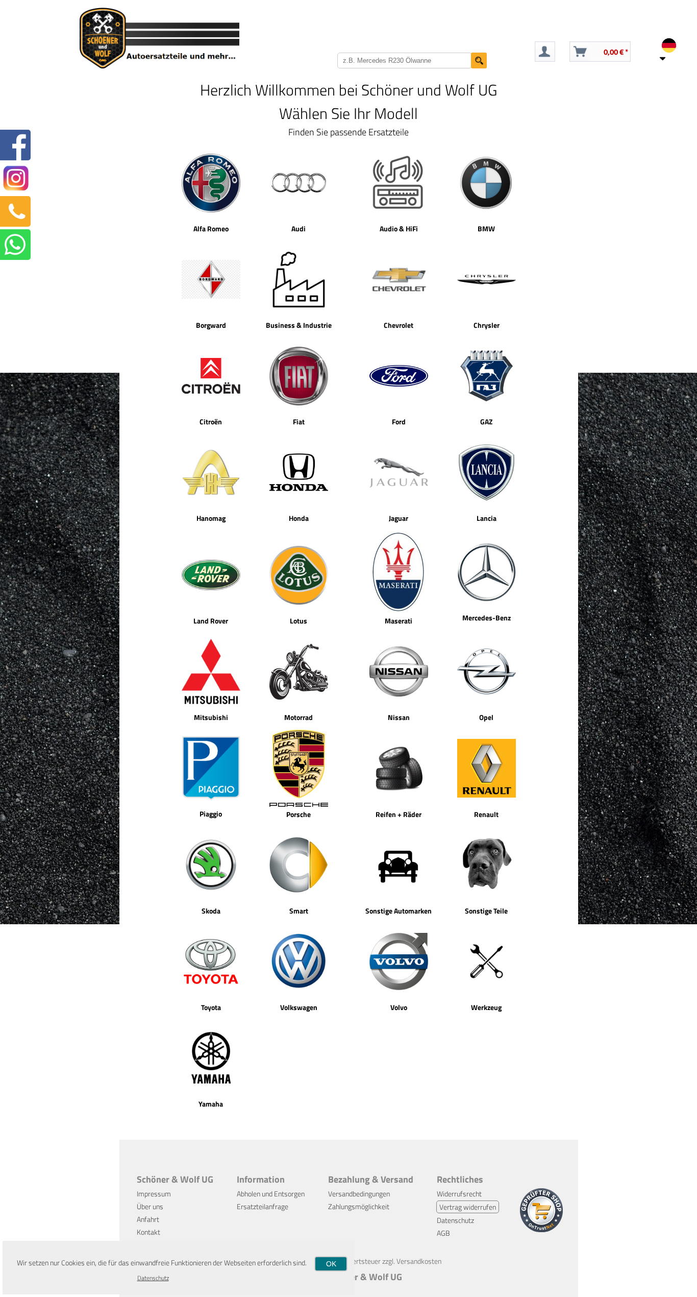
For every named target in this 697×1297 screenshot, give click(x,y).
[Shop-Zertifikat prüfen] (541, 1229)
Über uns (150, 1206)
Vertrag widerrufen (467, 1207)
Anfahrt (148, 1219)
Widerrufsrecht (459, 1193)
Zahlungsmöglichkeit (358, 1206)
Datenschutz (455, 1220)
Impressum (154, 1193)
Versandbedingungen (359, 1193)
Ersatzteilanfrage (262, 1206)
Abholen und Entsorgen (271, 1193)
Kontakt (148, 1232)
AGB (443, 1233)
